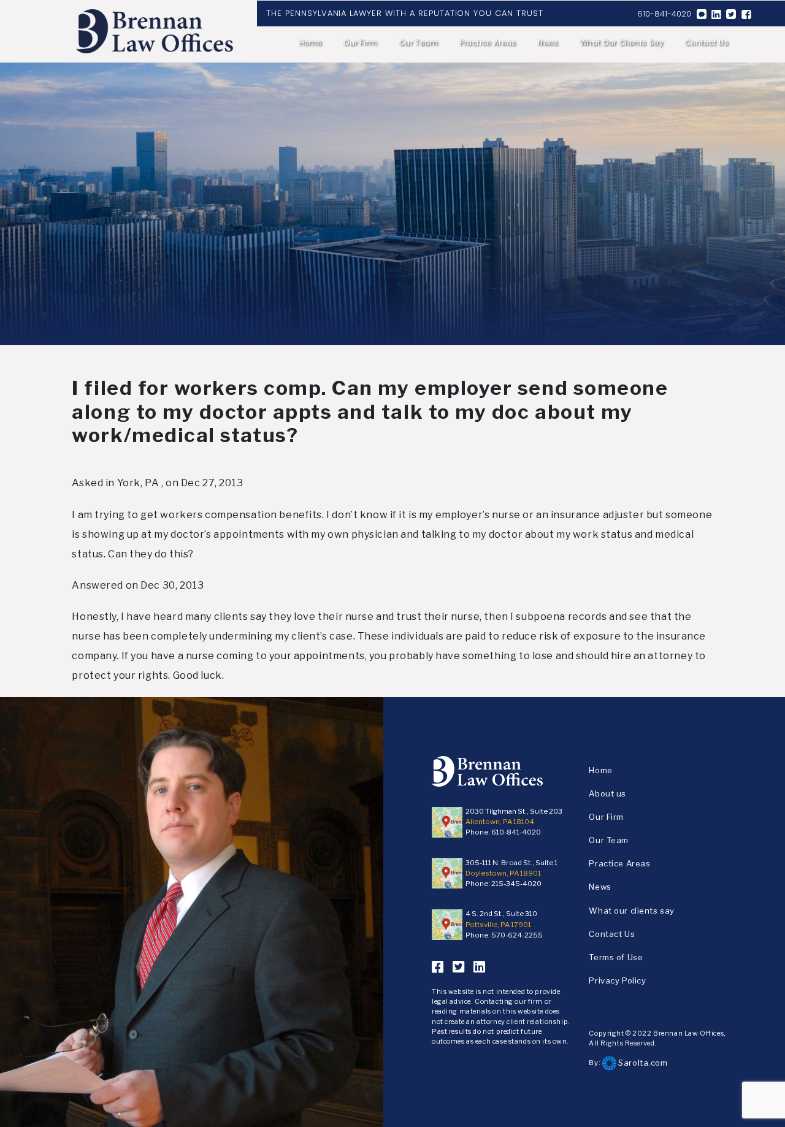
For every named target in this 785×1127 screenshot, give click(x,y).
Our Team (418, 43)
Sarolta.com (642, 1063)
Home (310, 43)
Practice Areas (488, 43)
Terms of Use (616, 957)
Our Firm (360, 43)
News (548, 43)
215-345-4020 (516, 883)
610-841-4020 (664, 14)
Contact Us (707, 43)
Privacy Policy (617, 980)
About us (607, 793)
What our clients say (621, 43)
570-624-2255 (517, 935)
